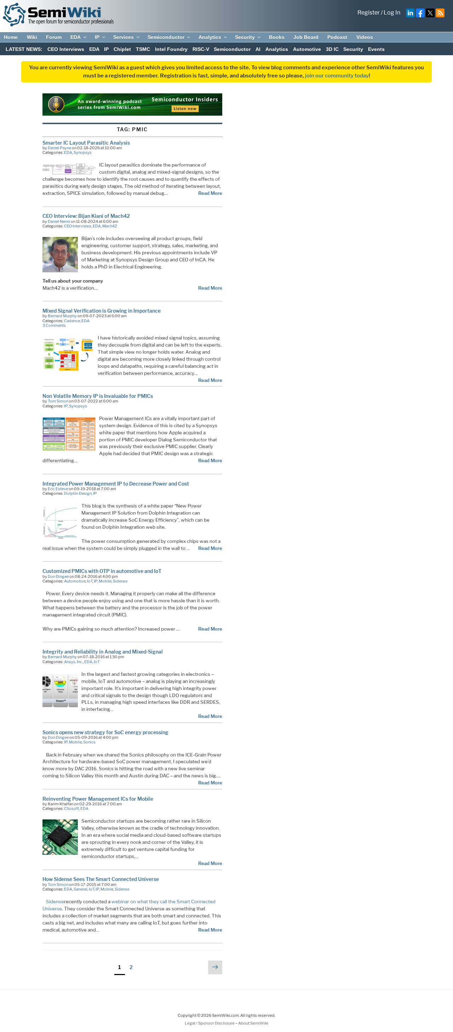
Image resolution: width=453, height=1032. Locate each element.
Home (11, 37)
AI (258, 49)
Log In (392, 12)
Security (245, 37)
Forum (54, 37)
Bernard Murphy (62, 315)
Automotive (307, 49)
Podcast (337, 37)
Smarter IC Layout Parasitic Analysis (86, 143)
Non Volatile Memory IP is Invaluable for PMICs (97, 396)
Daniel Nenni (59, 221)
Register (368, 12)
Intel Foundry (171, 49)
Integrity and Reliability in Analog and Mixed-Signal (102, 652)
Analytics (210, 37)
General (80, 889)
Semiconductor (166, 37)
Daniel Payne (59, 147)
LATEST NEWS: (24, 49)
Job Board (306, 37)
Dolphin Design (78, 493)
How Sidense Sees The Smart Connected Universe (100, 879)
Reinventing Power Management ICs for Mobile (97, 799)
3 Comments (54, 325)
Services (123, 37)
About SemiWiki (253, 1023)
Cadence (72, 320)
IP (97, 37)
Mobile (105, 581)
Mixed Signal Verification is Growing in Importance (101, 311)
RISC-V (201, 49)
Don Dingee (58, 576)
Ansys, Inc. (73, 661)
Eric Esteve (58, 488)
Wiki (32, 37)
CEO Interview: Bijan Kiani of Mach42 (86, 216)
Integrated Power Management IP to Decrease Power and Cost (115, 484)
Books (277, 37)
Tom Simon (58, 401)
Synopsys (83, 152)
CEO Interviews (65, 49)
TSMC (143, 49)
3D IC (332, 49)
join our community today (337, 76)
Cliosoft (71, 808)
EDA (75, 37)
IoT (89, 581)
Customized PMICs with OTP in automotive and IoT (101, 571)
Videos (364, 37)
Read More (210, 193)
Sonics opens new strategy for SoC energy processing (105, 732)
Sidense (120, 581)
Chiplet (122, 49)
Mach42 (109, 226)
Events (376, 49)
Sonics (89, 742)
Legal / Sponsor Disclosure (210, 1023)
